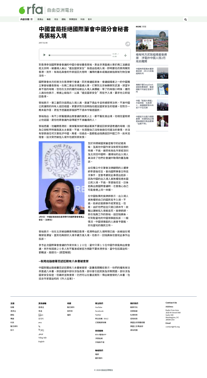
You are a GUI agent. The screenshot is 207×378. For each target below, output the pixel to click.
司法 (56, 19)
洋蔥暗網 (99, 338)
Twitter (98, 314)
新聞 (12, 307)
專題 (49, 19)
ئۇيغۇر (40, 333)
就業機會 (134, 311)
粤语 (40, 311)
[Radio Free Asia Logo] (46, 8)
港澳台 (40, 19)
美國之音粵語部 (136, 326)
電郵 (97, 354)
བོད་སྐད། (41, 330)
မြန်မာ (40, 314)
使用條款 (134, 318)
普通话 (41, 307)
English (41, 341)
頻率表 (70, 311)
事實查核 (73, 19)
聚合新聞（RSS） (102, 318)
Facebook (99, 311)
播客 (69, 314)
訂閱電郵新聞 (100, 322)
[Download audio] (125, 55)
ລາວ (40, 322)
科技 (82, 19)
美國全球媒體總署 (137, 322)
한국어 (41, 318)
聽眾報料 (99, 358)
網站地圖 (134, 330)
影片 (90, 19)
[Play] (45, 55)
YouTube (98, 307)
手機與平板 (99, 342)
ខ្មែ (39, 326)
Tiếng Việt (42, 337)
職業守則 (134, 307)
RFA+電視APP (100, 334)
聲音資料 (14, 326)
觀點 (64, 19)
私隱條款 (134, 314)
